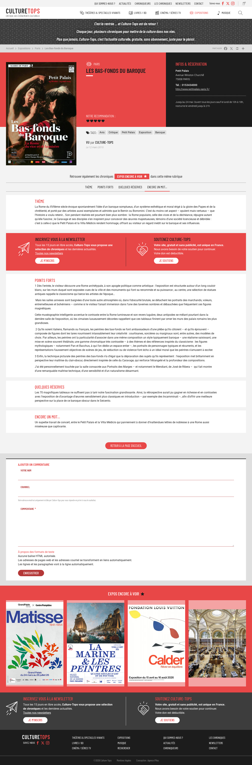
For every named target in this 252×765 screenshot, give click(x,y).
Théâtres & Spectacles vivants (102, 13)
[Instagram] (48, 743)
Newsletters (183, 3)
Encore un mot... (157, 187)
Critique (113, 132)
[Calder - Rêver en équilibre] (156, 643)
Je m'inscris (47, 261)
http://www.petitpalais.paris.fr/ (192, 89)
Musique (226, 13)
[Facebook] (38, 743)
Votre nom (26, 470)
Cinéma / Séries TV (170, 13)
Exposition (145, 132)
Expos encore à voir (129, 176)
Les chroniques (163, 3)
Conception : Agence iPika (147, 760)
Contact (198, 3)
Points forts (105, 187)
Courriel (25, 487)
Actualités (125, 3)
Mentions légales (124, 760)
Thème (88, 187)
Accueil (10, 48)
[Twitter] (43, 743)
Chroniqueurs (143, 3)
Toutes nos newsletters (49, 253)
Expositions (201, 13)
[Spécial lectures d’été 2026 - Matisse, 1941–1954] (34, 643)
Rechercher (240, 13)
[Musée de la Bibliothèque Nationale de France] (217, 643)
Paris (37, 48)
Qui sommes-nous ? (104, 3)
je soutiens (166, 261)
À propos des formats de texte (36, 552)
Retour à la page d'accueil (126, 446)
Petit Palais (128, 132)
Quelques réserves (130, 187)
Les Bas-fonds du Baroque (59, 48)
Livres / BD (140, 13)
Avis (102, 132)
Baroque (160, 132)
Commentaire (27, 508)
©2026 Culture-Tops (102, 760)
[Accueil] (23, 13)
